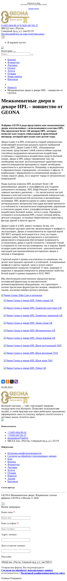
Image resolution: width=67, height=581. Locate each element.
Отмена (5, 578)
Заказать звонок (33, 8)
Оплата (11, 68)
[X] (12, 381)
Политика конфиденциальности (24, 453)
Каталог (11, 59)
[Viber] (16, 381)
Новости (12, 87)
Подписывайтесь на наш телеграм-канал (22, 34)
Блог (9, 459)
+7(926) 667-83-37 (16, 435)
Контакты (12, 79)
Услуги (11, 70)
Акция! (11, 478)
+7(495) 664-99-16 (16, 432)
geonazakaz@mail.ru (17, 438)
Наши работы (14, 76)
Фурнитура (13, 62)
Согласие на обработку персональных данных (32, 456)
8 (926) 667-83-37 (29, 25)
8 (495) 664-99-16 (10, 25)
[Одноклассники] (7, 381)
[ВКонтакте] (3, 381)
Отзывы (11, 73)
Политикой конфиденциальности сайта (43, 573)
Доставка (12, 65)
